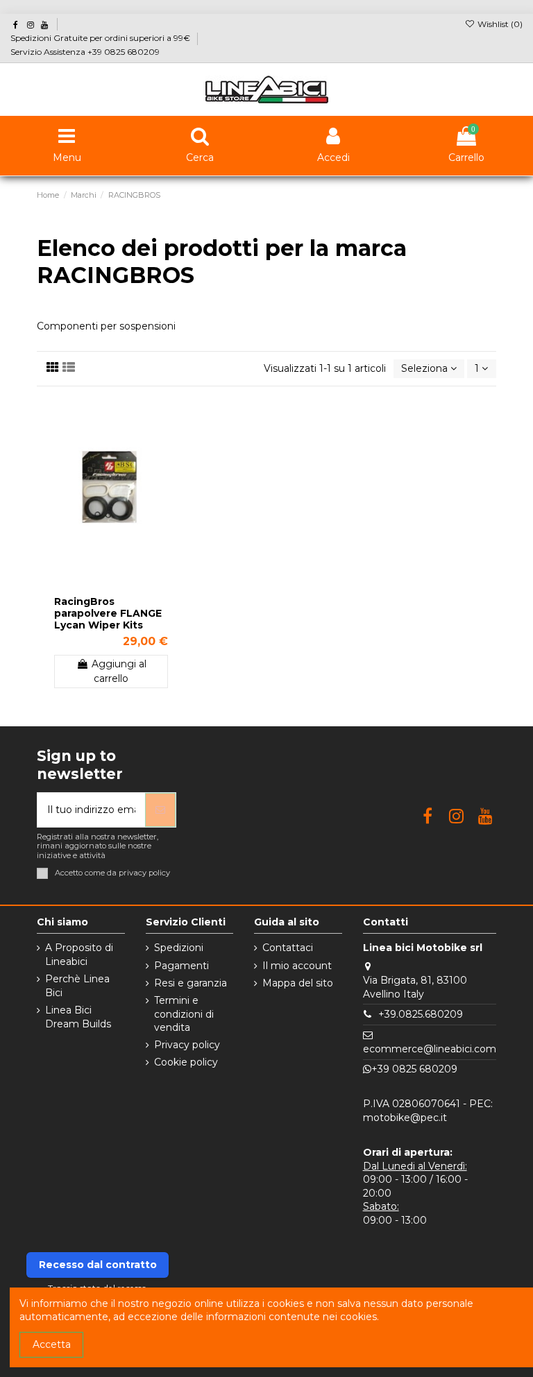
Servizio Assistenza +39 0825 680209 (85, 51)
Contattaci (287, 947)
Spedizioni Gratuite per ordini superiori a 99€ (101, 38)
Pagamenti (181, 965)
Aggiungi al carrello (119, 671)
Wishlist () (499, 24)
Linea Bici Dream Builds (78, 1017)
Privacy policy (187, 1044)
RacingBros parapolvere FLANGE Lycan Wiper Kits (108, 613)
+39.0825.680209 (420, 1014)
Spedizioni (178, 947)
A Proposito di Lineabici (79, 954)
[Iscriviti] (160, 810)
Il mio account (297, 965)
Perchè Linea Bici (77, 986)
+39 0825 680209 (414, 1069)
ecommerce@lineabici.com (429, 1049)
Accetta (52, 1344)
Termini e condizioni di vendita (184, 1014)
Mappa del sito (297, 983)
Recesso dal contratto (98, 1264)
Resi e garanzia (190, 983)
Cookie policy (186, 1062)
